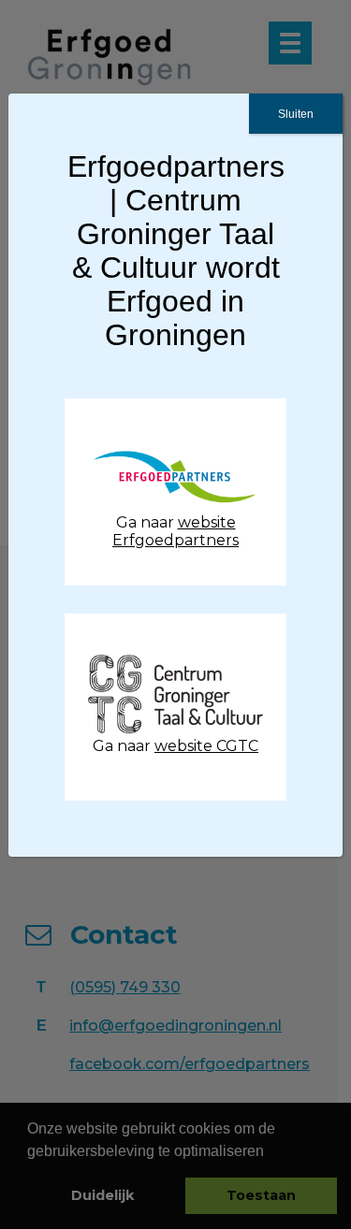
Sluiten (296, 114)
